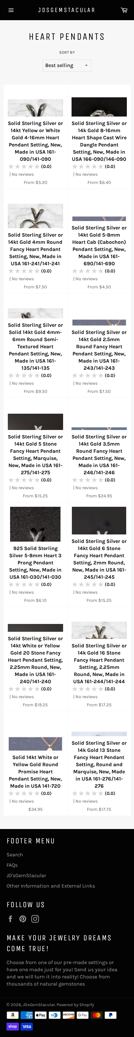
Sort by (67, 52)
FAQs (12, 865)
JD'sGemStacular (26, 875)
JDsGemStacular (67, 10)
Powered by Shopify (75, 1004)
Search (15, 854)
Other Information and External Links (51, 886)
